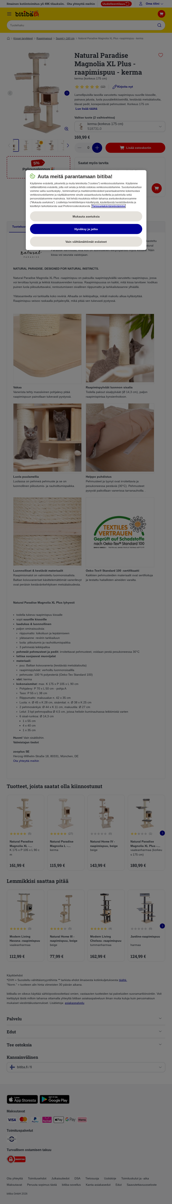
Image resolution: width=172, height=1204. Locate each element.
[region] (86, 210)
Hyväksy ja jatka (86, 229)
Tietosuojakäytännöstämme (108, 206)
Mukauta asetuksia (86, 216)
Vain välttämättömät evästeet (86, 241)
